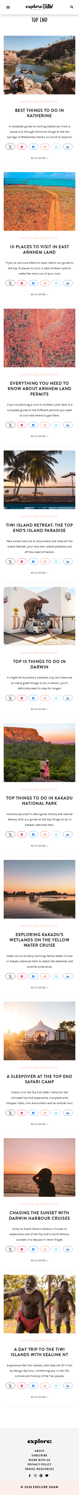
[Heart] (46, 1475)
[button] (8, 7)
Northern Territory (39, 102)
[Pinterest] (41, 1475)
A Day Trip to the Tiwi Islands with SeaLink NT (39, 1352)
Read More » (39, 158)
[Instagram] (35, 1475)
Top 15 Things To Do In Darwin (39, 664)
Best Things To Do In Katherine (39, 113)
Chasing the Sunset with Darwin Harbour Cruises (39, 1215)
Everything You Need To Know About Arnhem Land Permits (39, 388)
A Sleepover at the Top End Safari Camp (39, 1079)
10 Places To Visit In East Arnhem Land (39, 249)
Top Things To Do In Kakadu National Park (39, 800)
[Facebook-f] (29, 1475)
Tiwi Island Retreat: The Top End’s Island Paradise (39, 527)
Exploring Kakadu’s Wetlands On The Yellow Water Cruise (39, 940)
